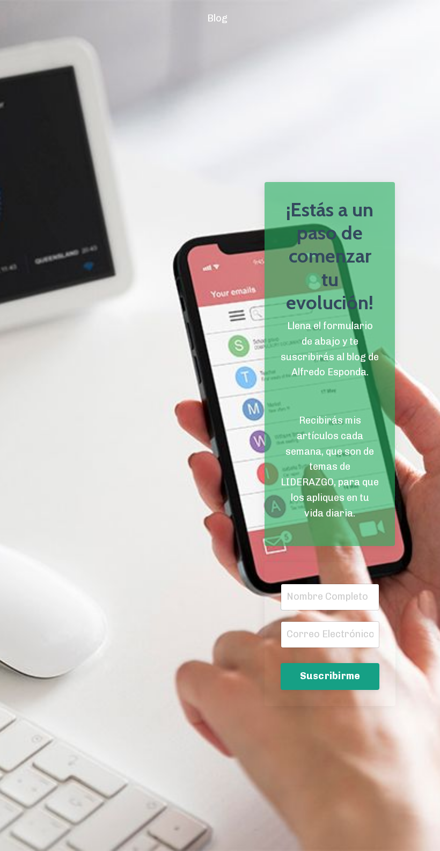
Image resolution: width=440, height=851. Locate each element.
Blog (217, 18)
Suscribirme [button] (330, 676)
